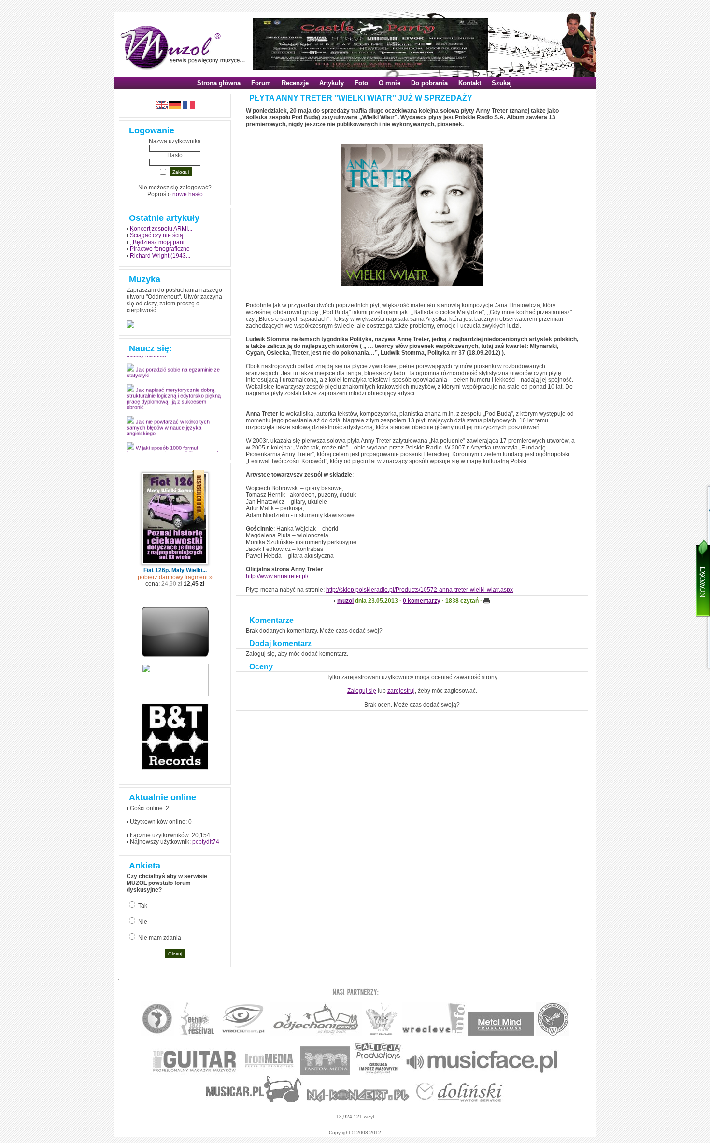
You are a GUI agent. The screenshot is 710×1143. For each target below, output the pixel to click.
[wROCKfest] (243, 1034)
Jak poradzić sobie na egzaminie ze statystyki (173, 376)
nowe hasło (187, 194)
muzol (345, 600)
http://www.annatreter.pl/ (277, 576)
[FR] (189, 106)
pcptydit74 (205, 842)
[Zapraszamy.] (381, 1034)
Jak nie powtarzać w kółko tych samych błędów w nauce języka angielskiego (168, 431)
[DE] (175, 106)
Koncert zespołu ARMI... (161, 228)
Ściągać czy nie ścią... (158, 235)
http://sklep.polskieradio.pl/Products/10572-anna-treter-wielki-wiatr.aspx (419, 589)
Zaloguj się (361, 690)
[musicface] (482, 1073)
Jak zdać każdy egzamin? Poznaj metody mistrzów (171, 356)
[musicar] (253, 1100)
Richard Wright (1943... (160, 255)
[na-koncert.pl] (358, 1100)
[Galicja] (378, 1073)
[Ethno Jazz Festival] (197, 1034)
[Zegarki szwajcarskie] (459, 1100)
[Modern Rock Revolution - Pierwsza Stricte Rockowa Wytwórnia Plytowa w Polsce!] (157, 1034)
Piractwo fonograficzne (160, 249)
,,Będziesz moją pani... (159, 242)
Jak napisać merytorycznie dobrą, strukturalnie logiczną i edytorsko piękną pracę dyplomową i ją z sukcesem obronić (174, 402)
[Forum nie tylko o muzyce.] (316, 1034)
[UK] (162, 106)
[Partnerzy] (434, 1034)
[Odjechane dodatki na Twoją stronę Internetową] (175, 654)
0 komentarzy (421, 600)
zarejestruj (401, 690)
